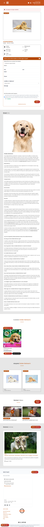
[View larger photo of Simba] (20, 331)
